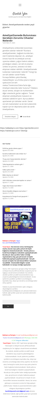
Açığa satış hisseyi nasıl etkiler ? (12, 186)
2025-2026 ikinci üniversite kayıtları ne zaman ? (17, 180)
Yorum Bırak (26, 117)
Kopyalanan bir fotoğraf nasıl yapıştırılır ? (15, 196)
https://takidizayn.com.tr (10, 130)
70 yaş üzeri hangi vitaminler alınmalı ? (14, 159)
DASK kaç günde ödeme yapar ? (12, 148)
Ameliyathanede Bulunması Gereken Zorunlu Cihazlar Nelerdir (19, 38)
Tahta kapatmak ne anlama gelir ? (13, 164)
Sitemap (24, 130)
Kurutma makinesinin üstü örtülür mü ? (15, 154)
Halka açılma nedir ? (9, 170)
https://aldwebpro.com (9, 128)
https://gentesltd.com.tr (29, 128)
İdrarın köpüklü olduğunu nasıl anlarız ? (15, 191)
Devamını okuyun (11, 117)
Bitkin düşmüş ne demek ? (11, 175)
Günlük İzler (20, 14)
